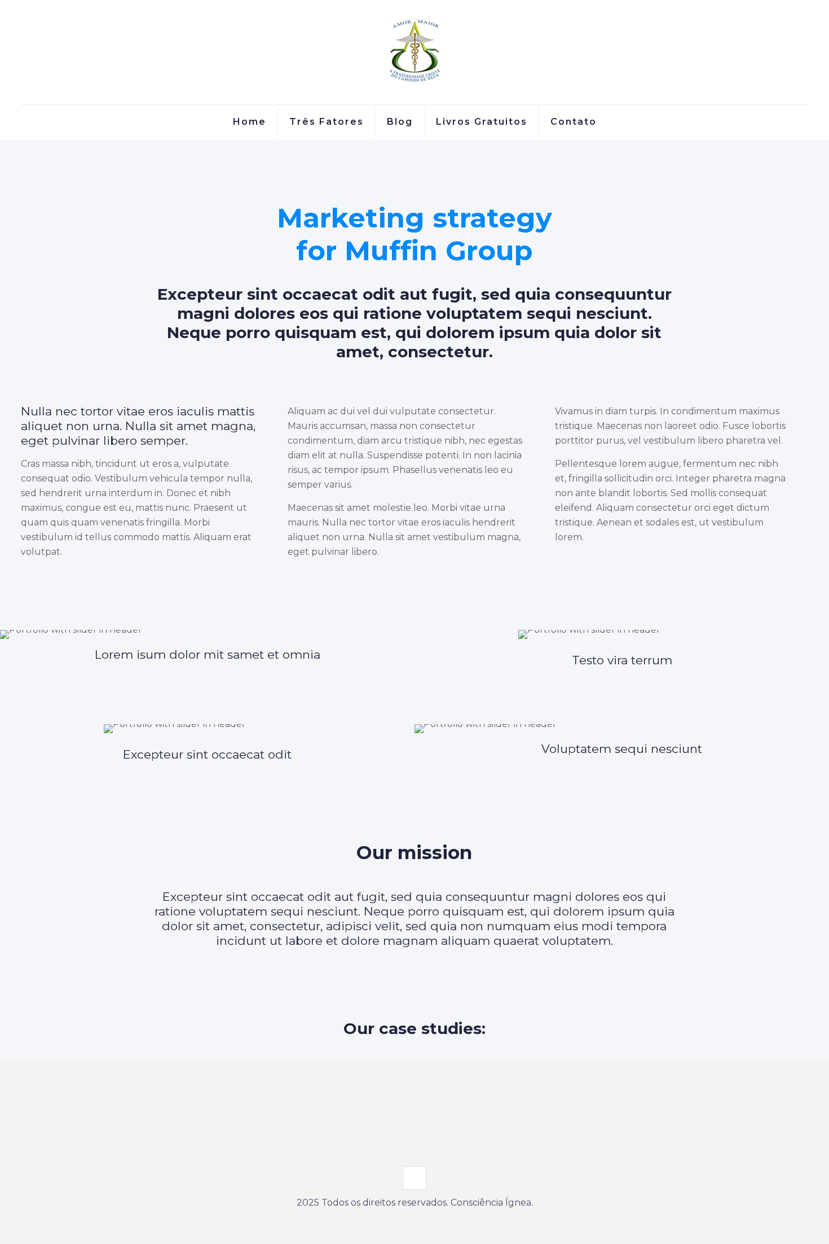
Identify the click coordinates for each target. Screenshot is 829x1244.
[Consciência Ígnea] (414, 52)
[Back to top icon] (414, 1178)
